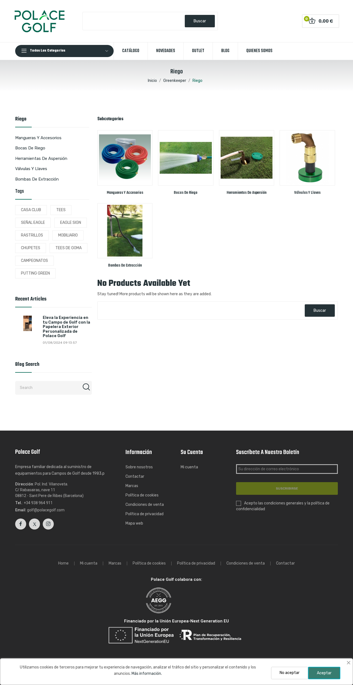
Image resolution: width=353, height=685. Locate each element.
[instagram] (48, 524)
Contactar (134, 476)
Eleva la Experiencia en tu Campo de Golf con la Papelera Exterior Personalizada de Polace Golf (66, 327)
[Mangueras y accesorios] (125, 158)
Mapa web (134, 523)
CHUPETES (30, 248)
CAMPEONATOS (34, 260)
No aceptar (289, 672)
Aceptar (324, 673)
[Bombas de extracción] (125, 231)
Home (63, 563)
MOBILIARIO (68, 235)
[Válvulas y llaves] (307, 158)
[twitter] (34, 524)
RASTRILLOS (32, 235)
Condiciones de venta (144, 504)
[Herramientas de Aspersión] (246, 158)
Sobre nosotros (139, 467)
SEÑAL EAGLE (33, 222)
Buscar (200, 21)
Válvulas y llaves (31, 168)
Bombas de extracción (37, 179)
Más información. (147, 673)
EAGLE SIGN (70, 222)
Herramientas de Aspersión (41, 158)
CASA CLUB (31, 210)
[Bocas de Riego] (185, 158)
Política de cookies (142, 495)
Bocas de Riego (30, 148)
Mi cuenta (189, 467)
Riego (20, 120)
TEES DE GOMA (68, 248)
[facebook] (20, 524)
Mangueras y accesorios (38, 137)
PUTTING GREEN (35, 273)
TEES (61, 210)
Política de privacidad (144, 514)
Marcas (131, 485)
